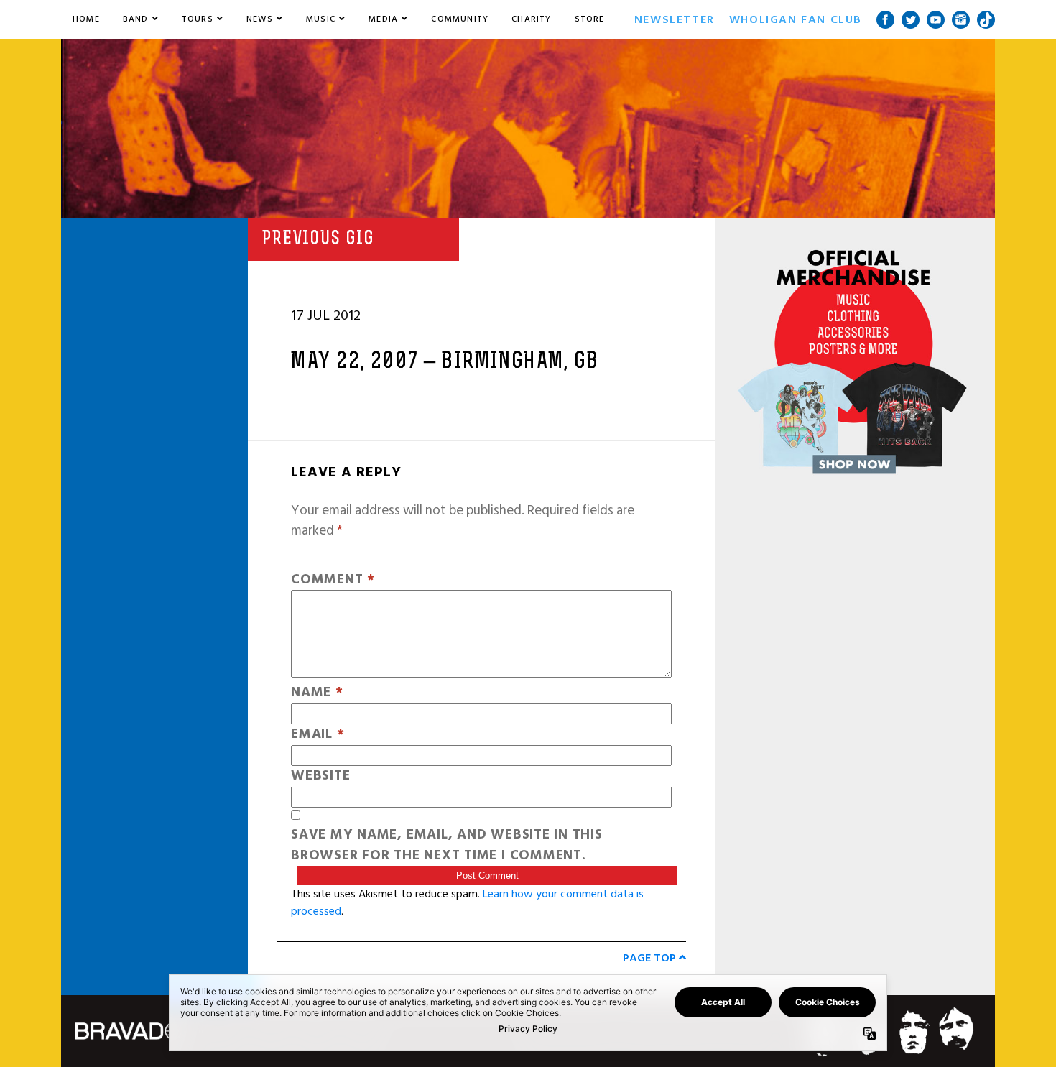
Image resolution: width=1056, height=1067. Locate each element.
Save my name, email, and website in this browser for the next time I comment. (447, 846)
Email (317, 734)
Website (320, 776)
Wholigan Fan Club (795, 19)
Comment (333, 580)
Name (317, 693)
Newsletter (674, 19)
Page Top (651, 957)
